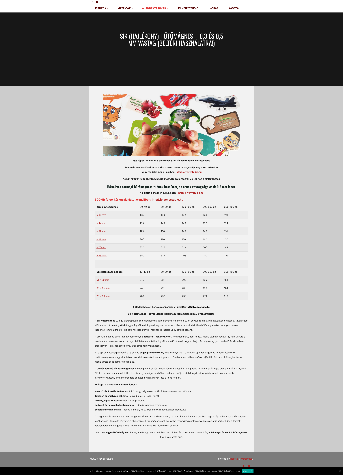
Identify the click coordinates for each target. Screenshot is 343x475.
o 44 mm (101, 223)
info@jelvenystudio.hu (189, 172)
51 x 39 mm (103, 280)
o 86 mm (101, 255)
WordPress (246, 458)
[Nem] (339, 471)
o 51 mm (101, 231)
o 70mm (101, 247)
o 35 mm (101, 215)
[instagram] (97, 2)
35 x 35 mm (103, 288)
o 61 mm (101, 239)
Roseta (234, 458)
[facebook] (92, 2)
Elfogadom (247, 471)
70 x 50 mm (103, 296)
